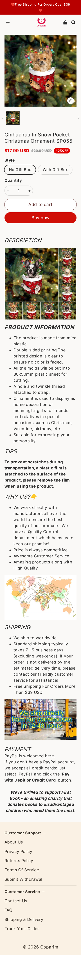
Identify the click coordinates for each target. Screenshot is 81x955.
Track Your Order (21, 928)
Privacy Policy (18, 851)
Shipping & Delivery (23, 919)
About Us (13, 842)
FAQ (8, 910)
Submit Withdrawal (23, 879)
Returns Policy (18, 860)
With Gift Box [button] (55, 169)
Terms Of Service (21, 869)
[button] (7, 22)
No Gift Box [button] (20, 169)
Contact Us (15, 900)
